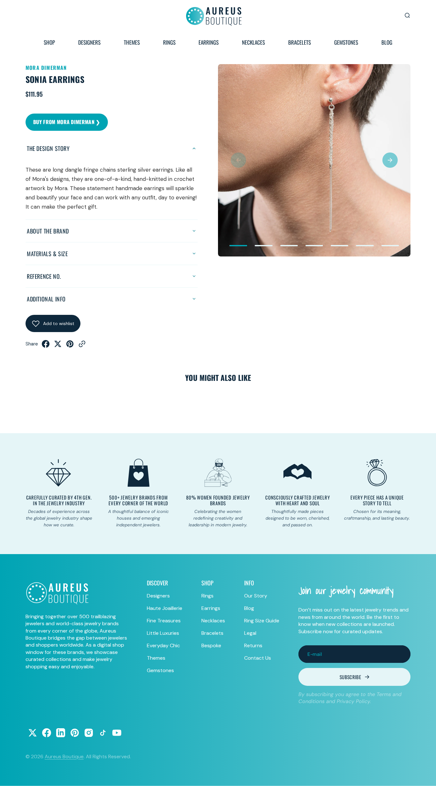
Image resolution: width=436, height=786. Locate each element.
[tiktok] (103, 733)
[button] (238, 160)
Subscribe (350, 676)
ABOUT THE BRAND (48, 231)
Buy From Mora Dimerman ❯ (66, 122)
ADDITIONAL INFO (46, 299)
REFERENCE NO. (44, 276)
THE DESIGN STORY (48, 148)
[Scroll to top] (425, 775)
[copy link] (82, 346)
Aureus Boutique (64, 756)
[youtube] (117, 733)
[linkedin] (61, 733)
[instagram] (89, 733)
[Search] (407, 15)
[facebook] (45, 346)
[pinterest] (70, 346)
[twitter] (58, 346)
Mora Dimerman (46, 67)
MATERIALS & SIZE (47, 253)
